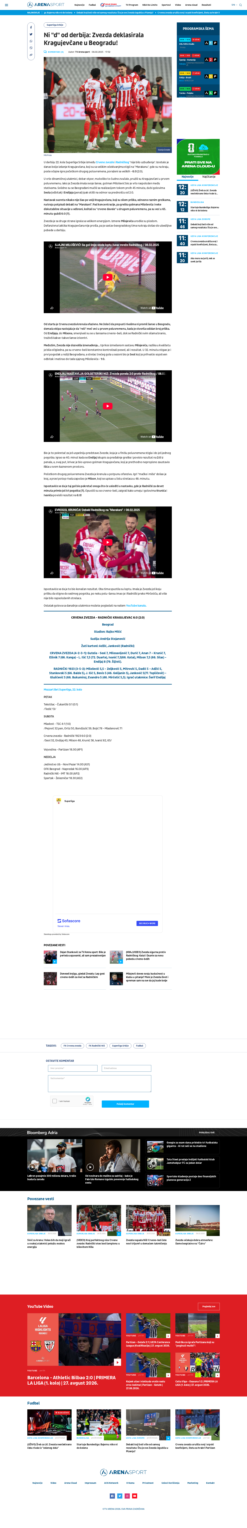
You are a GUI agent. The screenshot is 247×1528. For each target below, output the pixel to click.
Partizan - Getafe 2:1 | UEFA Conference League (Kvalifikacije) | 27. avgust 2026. (148, 1344)
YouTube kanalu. (136, 605)
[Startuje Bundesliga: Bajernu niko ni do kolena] (99, 1424)
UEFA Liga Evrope (200, 219)
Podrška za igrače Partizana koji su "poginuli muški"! (194, 1344)
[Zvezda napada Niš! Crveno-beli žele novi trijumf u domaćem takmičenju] (148, 1220)
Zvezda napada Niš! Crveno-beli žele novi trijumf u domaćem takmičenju (146, 1242)
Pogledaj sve (207, 1132)
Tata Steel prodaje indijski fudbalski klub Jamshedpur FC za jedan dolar (191, 1161)
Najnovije (79, 5)
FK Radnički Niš (97, 1045)
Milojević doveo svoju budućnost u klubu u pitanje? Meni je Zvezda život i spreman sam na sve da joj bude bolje (147, 977)
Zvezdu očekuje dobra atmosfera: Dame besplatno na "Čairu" (194, 1242)
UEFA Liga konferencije (204, 185)
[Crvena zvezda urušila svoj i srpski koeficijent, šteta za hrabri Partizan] (197, 1424)
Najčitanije (209, 176)
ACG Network (111, 1483)
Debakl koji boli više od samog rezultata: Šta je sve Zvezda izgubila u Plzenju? (93, 12)
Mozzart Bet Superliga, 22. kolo (63, 689)
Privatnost (148, 1483)
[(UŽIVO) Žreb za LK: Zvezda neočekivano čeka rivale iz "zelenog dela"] (49, 1424)
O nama (130, 1483)
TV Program (132, 5)
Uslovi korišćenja (170, 1483)
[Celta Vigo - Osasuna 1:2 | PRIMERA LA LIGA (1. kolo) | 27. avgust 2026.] (197, 1365)
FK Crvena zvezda (72, 1045)
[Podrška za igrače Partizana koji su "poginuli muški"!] (197, 1325)
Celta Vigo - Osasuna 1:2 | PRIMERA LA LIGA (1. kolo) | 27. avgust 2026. (196, 1383)
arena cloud (70, 1483)
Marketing (192, 1483)
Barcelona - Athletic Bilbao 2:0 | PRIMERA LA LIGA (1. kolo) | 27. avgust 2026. (71, 1380)
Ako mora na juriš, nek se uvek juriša (203, 260)
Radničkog (123, 162)
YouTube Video (40, 1306)
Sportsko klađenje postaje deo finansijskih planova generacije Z (191, 1178)
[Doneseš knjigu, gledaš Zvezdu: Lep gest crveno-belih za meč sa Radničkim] (50, 978)
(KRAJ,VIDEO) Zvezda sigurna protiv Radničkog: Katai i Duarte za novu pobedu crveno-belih (146, 956)
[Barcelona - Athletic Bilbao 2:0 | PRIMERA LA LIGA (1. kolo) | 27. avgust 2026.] (74, 1339)
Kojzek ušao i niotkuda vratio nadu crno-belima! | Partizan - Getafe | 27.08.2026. (145, 1385)
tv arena (109, 1509)
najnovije (37, 1483)
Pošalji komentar (125, 1104)
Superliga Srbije (55, 25)
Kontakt (210, 1483)
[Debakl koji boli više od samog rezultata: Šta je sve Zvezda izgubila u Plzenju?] (148, 1424)
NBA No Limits (149, 5)
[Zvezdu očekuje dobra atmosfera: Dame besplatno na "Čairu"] (197, 1220)
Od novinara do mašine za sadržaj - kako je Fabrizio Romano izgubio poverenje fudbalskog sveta (112, 1179)
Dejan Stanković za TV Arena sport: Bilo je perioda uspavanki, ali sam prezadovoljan (83, 954)
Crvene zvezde (105, 162)
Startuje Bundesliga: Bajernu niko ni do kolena (205, 209)
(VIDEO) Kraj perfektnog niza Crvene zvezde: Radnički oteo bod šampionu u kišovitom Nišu (98, 1244)
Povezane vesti (54, 945)
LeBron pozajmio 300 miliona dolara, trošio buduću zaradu (51, 1177)
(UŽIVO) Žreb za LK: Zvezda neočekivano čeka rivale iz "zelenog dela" (204, 192)
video (53, 1483)
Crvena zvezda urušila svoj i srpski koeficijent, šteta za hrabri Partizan (171, 12)
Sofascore (65, 934)
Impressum (90, 1483)
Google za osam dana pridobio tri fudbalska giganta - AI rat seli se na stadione (192, 1144)
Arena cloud (191, 5)
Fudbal (92, 5)
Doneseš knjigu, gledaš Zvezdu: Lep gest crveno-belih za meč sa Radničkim (82, 975)
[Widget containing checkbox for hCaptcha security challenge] (71, 1101)
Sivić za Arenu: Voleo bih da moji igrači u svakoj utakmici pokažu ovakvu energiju (49, 1244)
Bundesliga (197, 202)
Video (178, 5)
